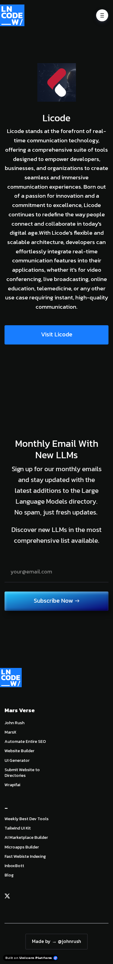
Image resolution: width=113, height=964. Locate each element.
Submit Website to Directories (22, 773)
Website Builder (19, 751)
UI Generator (17, 760)
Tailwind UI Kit (18, 828)
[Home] (13, 15)
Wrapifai (12, 785)
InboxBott (14, 866)
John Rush (14, 723)
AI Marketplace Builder (26, 837)
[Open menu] (102, 15)
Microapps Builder (22, 847)
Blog (9, 875)
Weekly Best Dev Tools (27, 819)
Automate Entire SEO (25, 741)
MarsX (10, 732)
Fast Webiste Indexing (25, 856)
